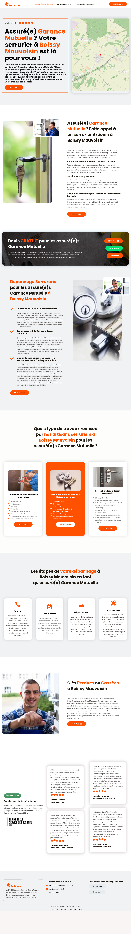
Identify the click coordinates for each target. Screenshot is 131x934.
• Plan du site (54, 909)
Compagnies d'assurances (85, 4)
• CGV (63, 909)
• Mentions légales (75, 909)
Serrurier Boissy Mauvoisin (44, 4)
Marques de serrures (64, 4)
